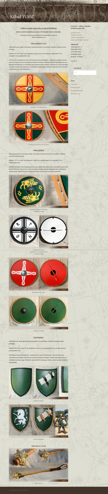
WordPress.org (75, 94)
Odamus (49, 5)
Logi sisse (74, 84)
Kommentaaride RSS (77, 90)
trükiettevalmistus (76, 35)
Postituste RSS (75, 87)
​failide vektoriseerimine (78, 37)
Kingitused (87, 5)
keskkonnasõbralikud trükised (80, 40)
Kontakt (96, 5)
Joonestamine (60, 5)
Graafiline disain (73, 5)
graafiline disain (75, 32)
